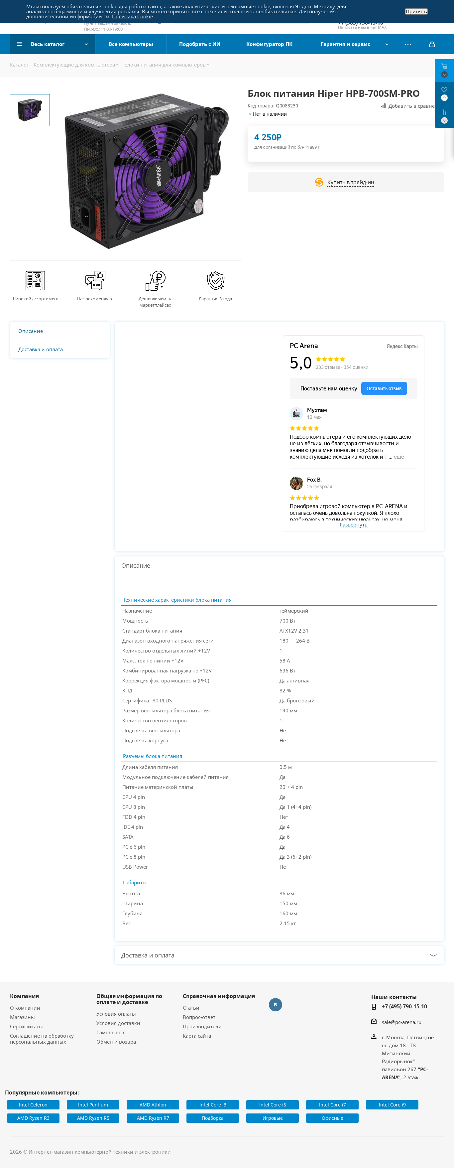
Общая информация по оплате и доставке (129, 999)
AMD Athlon (153, 1104)
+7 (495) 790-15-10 (404, 1006)
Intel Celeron (33, 1104)
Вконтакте (275, 1004)
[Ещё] (408, 44)
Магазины (22, 1017)
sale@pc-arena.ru (401, 1022)
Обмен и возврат (117, 1041)
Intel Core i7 (332, 1104)
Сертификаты (26, 1026)
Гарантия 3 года (215, 299)
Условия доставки (118, 1023)
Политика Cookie (132, 16)
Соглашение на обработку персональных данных (42, 1038)
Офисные (332, 1118)
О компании (25, 1007)
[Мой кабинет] (432, 44)
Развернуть (354, 525)
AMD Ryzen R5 (93, 1118)
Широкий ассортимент (35, 299)
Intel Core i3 (212, 1104)
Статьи (191, 1007)
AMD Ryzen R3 (33, 1118)
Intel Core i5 (272, 1104)
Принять (416, 11)
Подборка (213, 1118)
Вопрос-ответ (199, 1017)
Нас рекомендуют (95, 299)
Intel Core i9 (392, 1104)
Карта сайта (197, 1035)
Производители (202, 1026)
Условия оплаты (116, 1013)
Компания (24, 996)
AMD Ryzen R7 (153, 1118)
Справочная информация (219, 996)
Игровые (273, 1118)
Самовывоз (110, 1032)
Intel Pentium (93, 1104)
